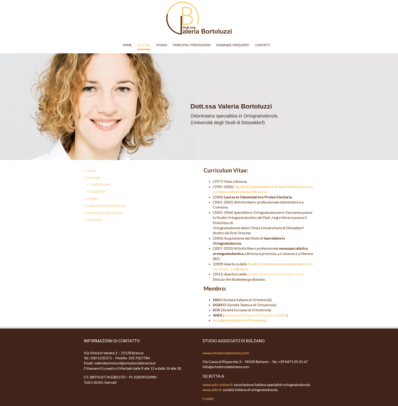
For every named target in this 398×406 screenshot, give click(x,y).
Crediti (208, 398)
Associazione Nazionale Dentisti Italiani (255, 315)
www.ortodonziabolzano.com (225, 353)
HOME (92, 171)
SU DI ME (93, 178)
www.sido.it (211, 389)
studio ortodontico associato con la (275, 274)
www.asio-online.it (217, 384)
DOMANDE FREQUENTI (104, 213)
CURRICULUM (100, 184)
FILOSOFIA (97, 192)
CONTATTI (94, 220)
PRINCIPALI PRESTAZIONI (106, 206)
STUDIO (92, 199)
